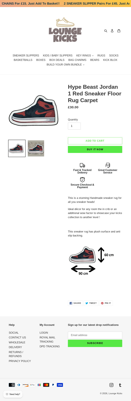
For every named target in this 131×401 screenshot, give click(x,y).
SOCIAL (14, 332)
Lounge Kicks (115, 393)
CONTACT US (17, 337)
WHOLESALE (17, 342)
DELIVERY (15, 347)
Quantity (73, 119)
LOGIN (44, 332)
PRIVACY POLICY (20, 361)
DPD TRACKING (50, 346)
